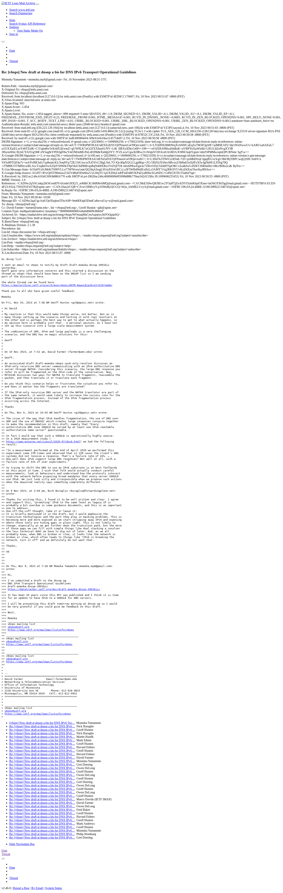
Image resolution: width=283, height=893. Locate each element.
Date (12, 50)
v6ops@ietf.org (18, 626)
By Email (37, 888)
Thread (13, 61)
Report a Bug (21, 888)
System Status (53, 888)
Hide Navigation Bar (22, 844)
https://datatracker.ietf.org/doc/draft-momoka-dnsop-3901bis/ (54, 589)
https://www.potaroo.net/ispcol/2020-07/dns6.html (43, 441)
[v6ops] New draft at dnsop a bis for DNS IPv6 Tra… (42, 722)
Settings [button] (14, 27)
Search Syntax (18, 23)
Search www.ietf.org (21, 9)
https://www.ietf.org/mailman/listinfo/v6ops (41, 629)
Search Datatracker (20, 13)
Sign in (13, 34)
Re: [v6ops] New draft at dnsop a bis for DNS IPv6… (42, 726)
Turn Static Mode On (30, 30)
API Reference (36, 23)
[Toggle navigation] (37, 4)
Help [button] (12, 20)
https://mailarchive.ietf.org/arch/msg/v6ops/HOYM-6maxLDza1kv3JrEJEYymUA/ (57, 285)
